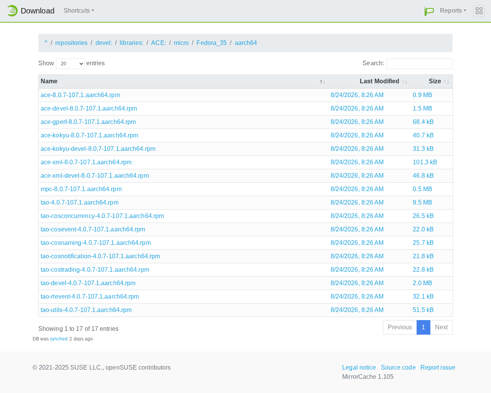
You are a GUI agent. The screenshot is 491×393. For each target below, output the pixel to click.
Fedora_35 (211, 43)
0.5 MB (422, 189)
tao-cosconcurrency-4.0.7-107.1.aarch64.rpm (102, 216)
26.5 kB (423, 216)
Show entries (71, 63)
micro (181, 43)
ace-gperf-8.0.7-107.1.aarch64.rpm (88, 122)
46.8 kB (423, 175)
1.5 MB (422, 108)
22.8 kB (423, 269)
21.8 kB (423, 256)
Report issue (437, 367)
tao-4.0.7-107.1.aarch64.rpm (80, 202)
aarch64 (246, 43)
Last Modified (379, 81)
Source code (398, 367)
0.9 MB (422, 95)
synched (59, 339)
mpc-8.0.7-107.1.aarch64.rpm (81, 189)
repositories (71, 43)
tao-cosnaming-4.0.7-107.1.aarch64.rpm (96, 242)
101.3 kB (425, 162)
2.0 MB (422, 283)
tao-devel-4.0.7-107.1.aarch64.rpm (88, 283)
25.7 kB (423, 242)
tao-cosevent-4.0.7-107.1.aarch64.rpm (93, 229)
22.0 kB (423, 229)
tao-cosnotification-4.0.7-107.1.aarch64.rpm (100, 256)
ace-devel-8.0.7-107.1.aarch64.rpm (89, 108)
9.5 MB (422, 202)
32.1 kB (423, 296)
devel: (104, 43)
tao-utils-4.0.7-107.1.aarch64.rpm (86, 310)
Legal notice (359, 367)
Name (49, 81)
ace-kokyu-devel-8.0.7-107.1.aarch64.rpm (98, 148)
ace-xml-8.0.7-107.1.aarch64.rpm (86, 162)
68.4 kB (423, 122)
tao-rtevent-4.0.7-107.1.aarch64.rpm (90, 296)
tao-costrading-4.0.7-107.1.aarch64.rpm (95, 269)
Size (435, 81)
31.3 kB (423, 148)
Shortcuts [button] (77, 10)
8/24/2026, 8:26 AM (357, 95)
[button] (429, 11)
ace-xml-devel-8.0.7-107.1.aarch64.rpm (95, 175)
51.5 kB (423, 310)
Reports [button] (451, 10)
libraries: (131, 43)
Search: (373, 63)
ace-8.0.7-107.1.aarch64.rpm (80, 95)
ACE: (158, 43)
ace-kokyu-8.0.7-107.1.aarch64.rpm (89, 135)
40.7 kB (423, 135)
